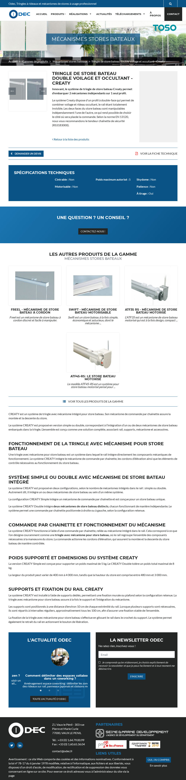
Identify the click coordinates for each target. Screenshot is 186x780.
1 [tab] (40, 690)
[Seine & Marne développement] (133, 734)
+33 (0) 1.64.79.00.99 (71, 740)
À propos (155, 14)
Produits (57, 14)
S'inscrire (136, 676)
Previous (12, 91)
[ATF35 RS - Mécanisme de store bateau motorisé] (151, 285)
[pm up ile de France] (112, 745)
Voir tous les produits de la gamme (95, 401)
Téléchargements (128, 14)
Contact (173, 14)
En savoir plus (158, 765)
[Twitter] (12, 745)
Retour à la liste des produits (71, 139)
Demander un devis (27, 153)
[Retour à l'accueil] (20, 14)
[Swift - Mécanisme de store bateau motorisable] (93, 285)
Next (43, 91)
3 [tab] (58, 690)
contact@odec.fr (62, 751)
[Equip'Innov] (146, 745)
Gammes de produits (35, 61)
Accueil (13, 61)
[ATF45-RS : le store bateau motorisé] (93, 352)
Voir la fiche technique (158, 153)
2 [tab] (49, 690)
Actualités (104, 14)
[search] (170, 3)
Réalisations (78, 14)
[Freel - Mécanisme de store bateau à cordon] (35, 285)
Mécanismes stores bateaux (69, 61)
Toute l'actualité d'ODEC (49, 698)
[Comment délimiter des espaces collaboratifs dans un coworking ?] (49, 657)
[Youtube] (20, 745)
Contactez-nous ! (93, 231)
